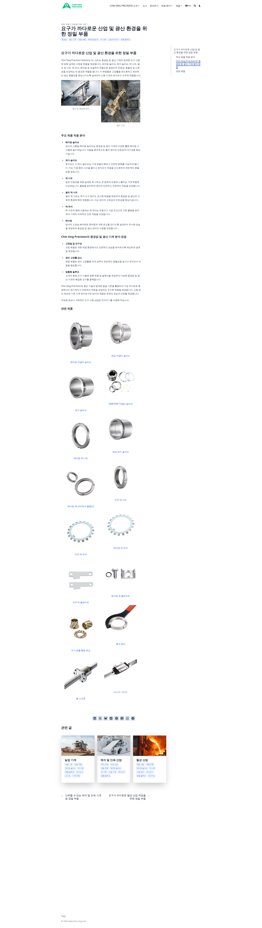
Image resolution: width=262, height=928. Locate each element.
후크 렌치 (120, 644)
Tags (63, 916)
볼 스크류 (80, 698)
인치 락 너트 (121, 499)
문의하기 (106, 300)
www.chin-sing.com (77, 921)
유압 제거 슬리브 (120, 451)
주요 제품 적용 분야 (185, 57)
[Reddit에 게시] (111, 718)
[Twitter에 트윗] (100, 718)
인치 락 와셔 (81, 554)
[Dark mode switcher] (200, 6)
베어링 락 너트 (81, 458)
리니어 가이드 (120, 692)
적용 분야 (166, 5)
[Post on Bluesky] (105, 718)
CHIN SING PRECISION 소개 (124, 5)
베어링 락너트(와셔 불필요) (81, 506)
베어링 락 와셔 (121, 547)
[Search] (195, 6)
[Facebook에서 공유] (122, 718)
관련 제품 (180, 71)
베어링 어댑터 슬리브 (80, 362)
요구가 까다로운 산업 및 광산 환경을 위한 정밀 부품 (187, 51)
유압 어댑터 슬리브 (120, 355)
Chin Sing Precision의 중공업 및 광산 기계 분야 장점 (188, 64)
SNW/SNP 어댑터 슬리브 (121, 403)
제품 (178, 5)
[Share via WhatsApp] (127, 718)
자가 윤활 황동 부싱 (80, 650)
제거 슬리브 (81, 410)
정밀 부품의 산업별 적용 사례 (73, 24)
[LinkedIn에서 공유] (95, 718)
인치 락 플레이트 (81, 602)
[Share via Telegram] (133, 718)
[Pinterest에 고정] (116, 718)
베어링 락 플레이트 (120, 595)
